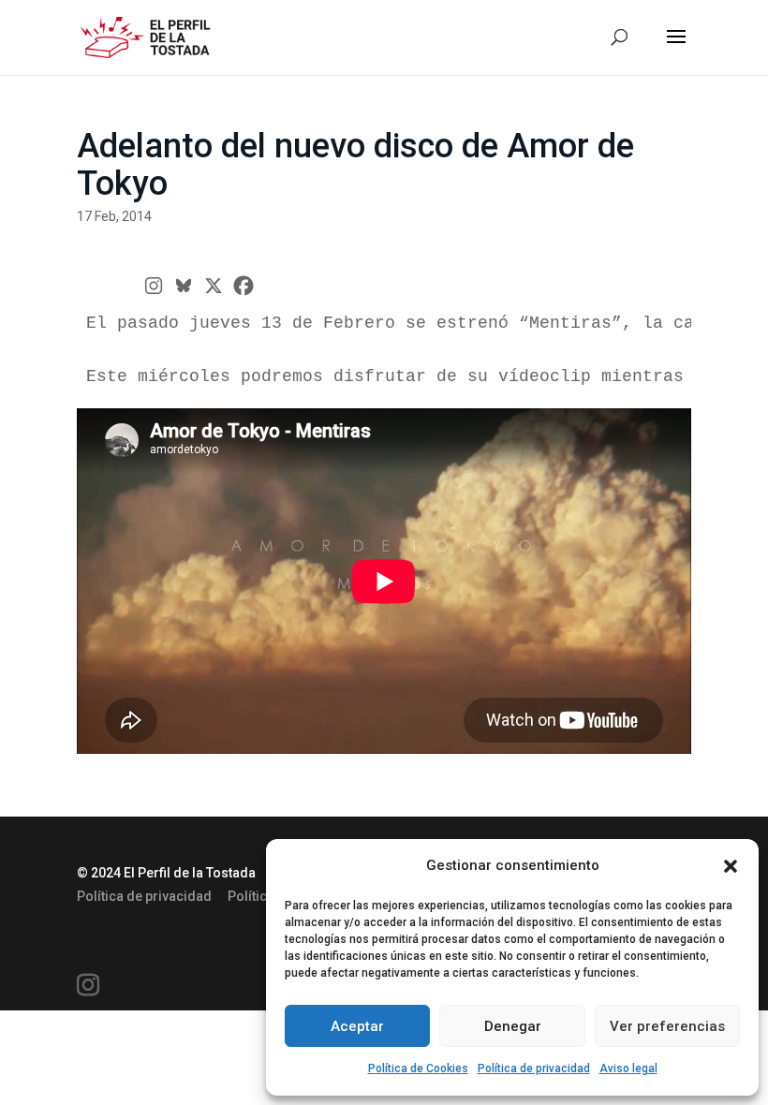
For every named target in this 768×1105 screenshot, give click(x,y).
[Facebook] (243, 286)
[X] (213, 286)
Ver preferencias (667, 1026)
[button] (730, 866)
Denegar (512, 1026)
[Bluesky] (183, 286)
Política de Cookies (418, 1068)
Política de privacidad (534, 1068)
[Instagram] (153, 286)
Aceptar (357, 1026)
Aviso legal (628, 1068)
